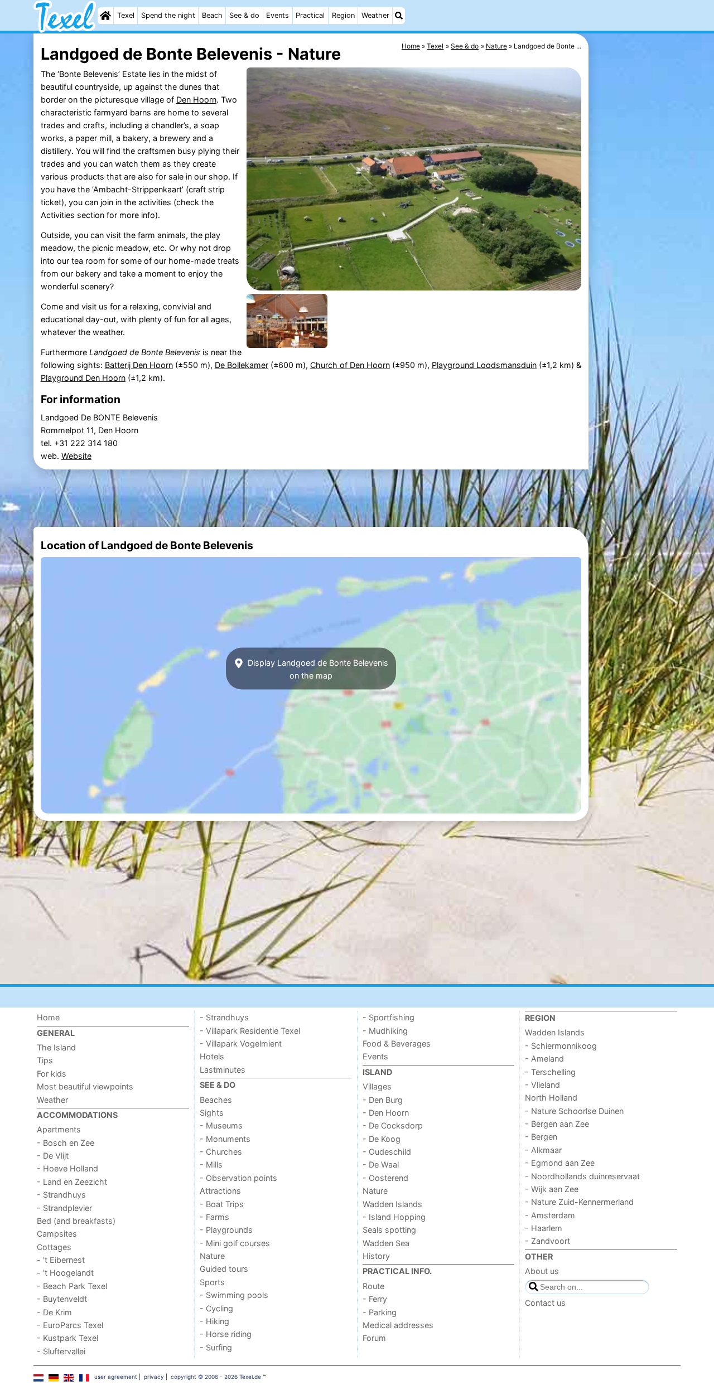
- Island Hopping (394, 1217)
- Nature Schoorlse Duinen (574, 1111)
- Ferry (375, 1299)
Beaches (216, 1100)
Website (76, 456)
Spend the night (168, 15)
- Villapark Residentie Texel (250, 1030)
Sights (212, 1112)
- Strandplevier (64, 1208)
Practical (310, 15)
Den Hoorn (196, 99)
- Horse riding (226, 1334)
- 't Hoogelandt (65, 1272)
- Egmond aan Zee (560, 1163)
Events (277, 15)
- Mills (211, 1164)
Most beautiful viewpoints (85, 1086)
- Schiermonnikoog (561, 1045)
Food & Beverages (397, 1043)
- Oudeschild (387, 1151)
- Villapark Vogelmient (241, 1043)
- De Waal (381, 1164)
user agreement (115, 1376)
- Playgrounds (226, 1229)
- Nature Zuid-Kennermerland (579, 1202)
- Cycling (216, 1308)
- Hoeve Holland (67, 1168)
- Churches (221, 1151)
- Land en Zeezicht (72, 1181)
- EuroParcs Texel (70, 1325)
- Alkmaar (543, 1150)
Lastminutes (222, 1069)
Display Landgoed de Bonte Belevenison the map (316, 668)
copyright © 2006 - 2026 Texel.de (216, 1376)
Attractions (220, 1190)
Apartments (59, 1129)
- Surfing (216, 1347)
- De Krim (54, 1312)
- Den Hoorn (386, 1112)
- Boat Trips (222, 1204)
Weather (375, 15)
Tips (45, 1060)
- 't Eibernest (61, 1260)
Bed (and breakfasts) (76, 1221)
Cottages (54, 1247)
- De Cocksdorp (393, 1125)
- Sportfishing (388, 1017)
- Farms (214, 1217)
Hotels (212, 1056)
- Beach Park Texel (72, 1286)
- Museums (221, 1125)
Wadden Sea (386, 1243)
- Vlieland (542, 1084)
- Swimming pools (234, 1295)
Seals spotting (389, 1229)
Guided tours (224, 1268)
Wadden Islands (392, 1204)
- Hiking (214, 1321)
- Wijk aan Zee (551, 1189)
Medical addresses (398, 1325)
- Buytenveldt (62, 1299)
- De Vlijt (53, 1155)
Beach (212, 15)
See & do (244, 15)
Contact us (545, 1302)
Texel (125, 15)
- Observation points (238, 1178)
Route (373, 1286)
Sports (212, 1282)
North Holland (551, 1097)
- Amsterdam (550, 1215)
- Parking (380, 1312)
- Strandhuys (61, 1194)
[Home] (105, 15)
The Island (56, 1047)
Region (343, 15)
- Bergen (541, 1136)
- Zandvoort (547, 1241)
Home (48, 1017)
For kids (51, 1073)
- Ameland (544, 1058)
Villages (377, 1086)
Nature (212, 1256)
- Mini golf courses (235, 1243)
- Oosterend (385, 1178)
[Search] (399, 15)
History (376, 1256)
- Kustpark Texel (67, 1338)
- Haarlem (543, 1228)
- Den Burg (383, 1100)
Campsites (57, 1233)
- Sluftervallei (61, 1351)
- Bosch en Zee (65, 1142)
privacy (154, 1376)
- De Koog (382, 1139)
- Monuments (225, 1139)
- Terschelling (550, 1072)
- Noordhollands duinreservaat (582, 1176)
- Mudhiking (385, 1030)
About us (542, 1271)
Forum (374, 1338)
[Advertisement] (636, 290)
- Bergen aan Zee (557, 1124)
